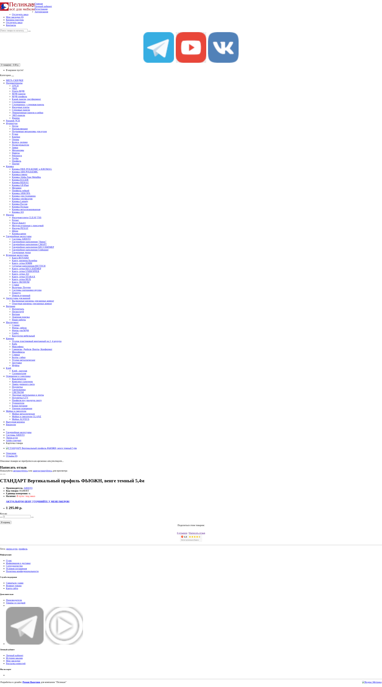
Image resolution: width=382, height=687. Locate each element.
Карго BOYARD (20, 258)
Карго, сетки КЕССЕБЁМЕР (26, 268)
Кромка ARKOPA (21, 193)
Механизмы (18, 150)
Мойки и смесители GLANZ (26, 416)
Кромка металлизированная (26, 209)
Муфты (15, 365)
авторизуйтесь (20, 470)
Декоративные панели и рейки (27, 112)
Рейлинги (17, 155)
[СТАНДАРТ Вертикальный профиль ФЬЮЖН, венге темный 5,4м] (41, 448)
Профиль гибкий (20, 190)
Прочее (15, 163)
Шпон (15, 231)
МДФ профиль (19, 96)
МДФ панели (19, 93)
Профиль (16, 161)
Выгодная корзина (15, 422)
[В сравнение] (4, 474)
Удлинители (18, 403)
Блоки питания (19, 405)
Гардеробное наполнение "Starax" (29, 241)
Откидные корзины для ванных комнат (32, 303)
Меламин (16, 188)
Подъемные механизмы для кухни (29, 131)
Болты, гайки (19, 357)
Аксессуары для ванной (18, 298)
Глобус (15, 333)
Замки (15, 147)
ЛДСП (15, 85)
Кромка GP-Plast (20, 185)
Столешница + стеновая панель (28, 104)
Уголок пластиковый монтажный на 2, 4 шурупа (36, 341)
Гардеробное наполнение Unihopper (30, 249)
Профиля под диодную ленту (27, 400)
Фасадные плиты (20, 107)
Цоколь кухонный (21, 295)
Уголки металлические (23, 360)
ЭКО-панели (18, 115)
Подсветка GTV (20, 397)
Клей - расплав (19, 370)
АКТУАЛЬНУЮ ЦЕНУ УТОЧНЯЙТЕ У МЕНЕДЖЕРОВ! (38, 501)
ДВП (14, 88)
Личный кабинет (14, 655)
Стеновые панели (21, 110)
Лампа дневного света (23, 384)
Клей (8, 368)
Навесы (16, 153)
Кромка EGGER (20, 180)
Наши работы (19, 319)
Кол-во (3, 513)
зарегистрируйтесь (42, 470)
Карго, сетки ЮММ (22, 263)
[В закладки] (1, 474)
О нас (9, 560)
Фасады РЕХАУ (20, 228)
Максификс (18, 346)
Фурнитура (11, 123)
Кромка (10, 166)
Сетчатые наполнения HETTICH (29, 266)
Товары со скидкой (15, 603)
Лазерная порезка (21, 317)
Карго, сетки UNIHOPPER (25, 271)
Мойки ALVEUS (20, 419)
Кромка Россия (19, 204)
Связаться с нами (14, 583)
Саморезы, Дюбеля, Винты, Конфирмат (32, 349)
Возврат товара (13, 585)
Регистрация (41, 9)
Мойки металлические (23, 414)
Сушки (15, 284)
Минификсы (18, 352)
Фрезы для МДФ (20, 330)
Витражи (10, 306)
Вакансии (11, 424)
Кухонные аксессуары (17, 255)
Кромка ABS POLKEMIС (25, 171)
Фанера (16, 118)
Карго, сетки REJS (21, 279)
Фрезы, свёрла (19, 327)
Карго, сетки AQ (20, 274)
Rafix (14, 344)
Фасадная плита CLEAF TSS (26, 217)
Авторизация (41, 11)
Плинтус (16, 293)
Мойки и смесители (16, 411)
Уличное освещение (22, 408)
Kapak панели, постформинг (26, 99)
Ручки (15, 134)
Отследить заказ (20, 14)
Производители (14, 600)
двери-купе (11, 549)
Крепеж (10, 338)
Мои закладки (13, 661)
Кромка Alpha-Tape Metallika (26, 177)
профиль (23, 549)
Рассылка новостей (16, 663)
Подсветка (17, 387)
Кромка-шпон (19, 233)
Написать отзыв (197, 533)
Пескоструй (18, 311)
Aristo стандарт (13, 440)
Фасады (10, 215)
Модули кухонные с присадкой (28, 225)
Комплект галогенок (22, 381)
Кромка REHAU (20, 182)
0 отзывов (182, 533)
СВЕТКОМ (18, 392)
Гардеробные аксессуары (18, 236)
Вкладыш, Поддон (21, 287)
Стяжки (16, 354)
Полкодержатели (20, 145)
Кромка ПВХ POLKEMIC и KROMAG (32, 169)
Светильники (19, 389)
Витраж (16, 314)
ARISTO (28, 488)
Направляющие (20, 128)
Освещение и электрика (18, 376)
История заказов (14, 658)
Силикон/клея (19, 373)
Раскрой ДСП (13, 120)
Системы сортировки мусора (26, 290)
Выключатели (19, 379)
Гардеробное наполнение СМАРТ (29, 244)
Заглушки (17, 362)
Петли (15, 126)
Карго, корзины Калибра (24, 260)
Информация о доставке (18, 563)
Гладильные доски (21, 252)
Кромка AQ (18, 212)
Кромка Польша (20, 206)
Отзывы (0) (11, 456)
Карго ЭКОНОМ (20, 282)
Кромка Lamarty (20, 201)
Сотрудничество (14, 566)
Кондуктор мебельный (23, 336)
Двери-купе (12, 437)
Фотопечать (18, 309)
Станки (16, 325)
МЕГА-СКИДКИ (14, 80)
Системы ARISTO (21, 239)
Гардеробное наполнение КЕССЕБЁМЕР (33, 247)
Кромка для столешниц (24, 196)
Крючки (16, 137)
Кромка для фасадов (22, 198)
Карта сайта (12, 588)
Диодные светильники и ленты (28, 395)
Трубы (15, 158)
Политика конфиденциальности (22, 571)
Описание (11, 453)
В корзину (5, 522)
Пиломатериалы (14, 83)
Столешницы (19, 102)
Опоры (15, 139)
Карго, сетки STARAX (23, 276)
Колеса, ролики (20, 142)
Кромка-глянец (19, 174)
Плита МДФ (18, 91)
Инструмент (12, 322)
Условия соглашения (16, 568)
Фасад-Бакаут (19, 223)
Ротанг (15, 220)
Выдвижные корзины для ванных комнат (33, 301)
